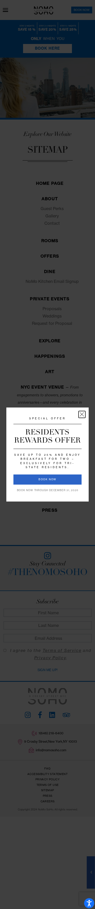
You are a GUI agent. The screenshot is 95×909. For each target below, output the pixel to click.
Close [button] (82, 414)
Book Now (47, 479)
